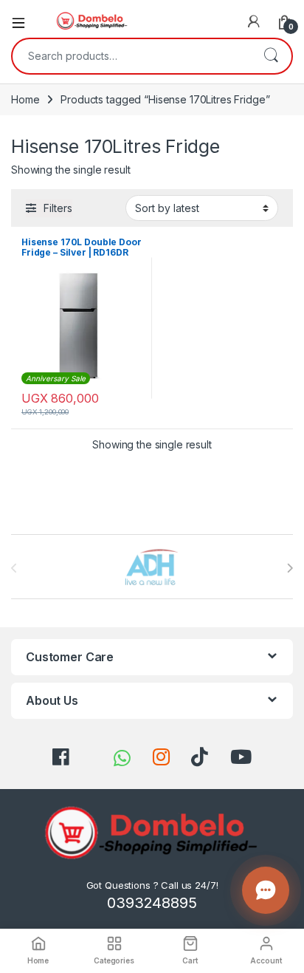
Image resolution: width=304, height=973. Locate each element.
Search (270, 56)
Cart (189, 960)
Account (265, 960)
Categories (114, 960)
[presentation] (289, 568)
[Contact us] (265, 890)
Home (25, 99)
